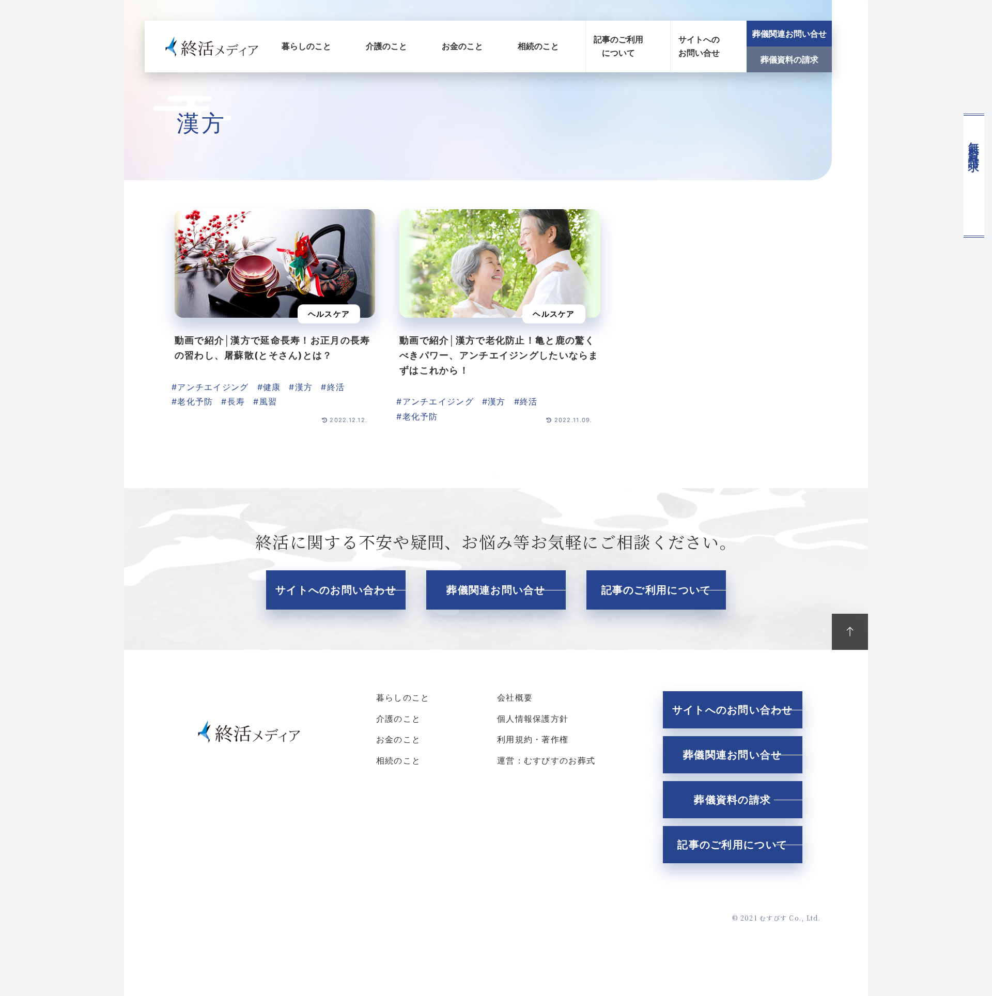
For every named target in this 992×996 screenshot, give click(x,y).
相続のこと (538, 46)
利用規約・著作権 (532, 739)
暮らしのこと (306, 46)
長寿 (236, 401)
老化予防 (195, 401)
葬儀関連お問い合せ (789, 33)
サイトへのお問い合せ (699, 46)
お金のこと (462, 46)
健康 (272, 387)
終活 (336, 387)
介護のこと (386, 46)
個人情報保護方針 (532, 718)
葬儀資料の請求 (789, 59)
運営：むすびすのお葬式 (546, 760)
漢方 (304, 387)
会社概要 (515, 697)
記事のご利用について (618, 46)
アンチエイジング (213, 387)
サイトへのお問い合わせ (335, 590)
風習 (268, 401)
